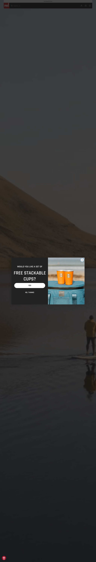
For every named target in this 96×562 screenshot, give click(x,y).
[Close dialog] (82, 260)
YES (29, 285)
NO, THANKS (29, 292)
